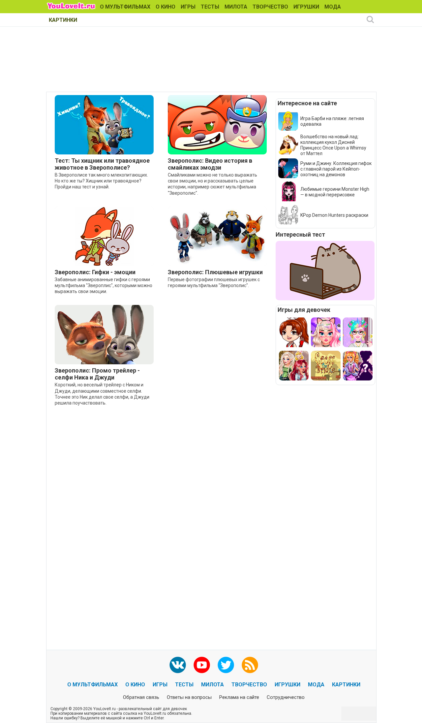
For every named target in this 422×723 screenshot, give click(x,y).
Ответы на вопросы (189, 697)
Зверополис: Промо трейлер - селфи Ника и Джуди (97, 374)
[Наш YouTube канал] (202, 665)
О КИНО (165, 7)
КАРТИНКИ (63, 20)
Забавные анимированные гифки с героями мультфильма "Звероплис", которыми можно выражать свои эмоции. (103, 285)
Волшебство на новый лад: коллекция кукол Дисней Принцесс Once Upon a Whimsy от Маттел (333, 145)
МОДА (332, 7)
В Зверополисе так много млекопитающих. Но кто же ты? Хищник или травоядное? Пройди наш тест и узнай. (101, 180)
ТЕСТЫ (210, 7)
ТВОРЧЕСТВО (270, 7)
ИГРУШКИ (306, 7)
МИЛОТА (236, 7)
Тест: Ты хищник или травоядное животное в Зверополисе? (102, 164)
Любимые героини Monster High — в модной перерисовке (334, 191)
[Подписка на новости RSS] (250, 665)
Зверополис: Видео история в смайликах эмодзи (210, 164)
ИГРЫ (188, 7)
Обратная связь (141, 697)
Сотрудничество (286, 697)
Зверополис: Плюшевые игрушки (215, 272)
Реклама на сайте (239, 697)
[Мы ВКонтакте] (177, 665)
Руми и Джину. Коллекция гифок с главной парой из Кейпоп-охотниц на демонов (336, 169)
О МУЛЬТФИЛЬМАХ (125, 7)
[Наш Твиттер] (226, 665)
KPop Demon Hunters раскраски (334, 215)
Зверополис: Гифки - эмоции (95, 272)
